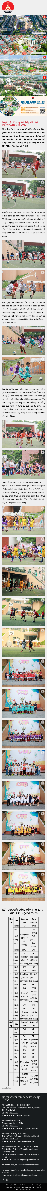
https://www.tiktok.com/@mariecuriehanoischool (22, 1175)
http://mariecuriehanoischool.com (25, 1165)
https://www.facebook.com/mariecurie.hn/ (27, 1170)
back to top (6, 1088)
